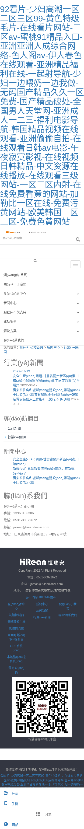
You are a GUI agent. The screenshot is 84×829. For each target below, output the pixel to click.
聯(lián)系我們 (14, 340)
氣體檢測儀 (16, 628)
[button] (78, 293)
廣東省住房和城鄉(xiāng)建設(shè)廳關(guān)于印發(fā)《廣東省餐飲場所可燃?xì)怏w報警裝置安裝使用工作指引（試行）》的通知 (46, 394)
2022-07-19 (21, 371)
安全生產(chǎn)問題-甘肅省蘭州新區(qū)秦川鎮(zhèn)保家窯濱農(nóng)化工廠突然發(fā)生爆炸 (46, 380)
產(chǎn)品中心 (15, 293)
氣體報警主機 (16, 621)
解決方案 (10, 331)
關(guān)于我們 (15, 284)
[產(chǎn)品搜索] (78, 239)
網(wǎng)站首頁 (15, 275)
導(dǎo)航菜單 (17, 264)
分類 (48, 814)
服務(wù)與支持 (15, 312)
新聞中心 (10, 303)
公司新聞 (14, 428)
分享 (15, 793)
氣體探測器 (16, 615)
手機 (15, 804)
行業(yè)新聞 (17, 437)
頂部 (15, 825)
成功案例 (10, 321)
